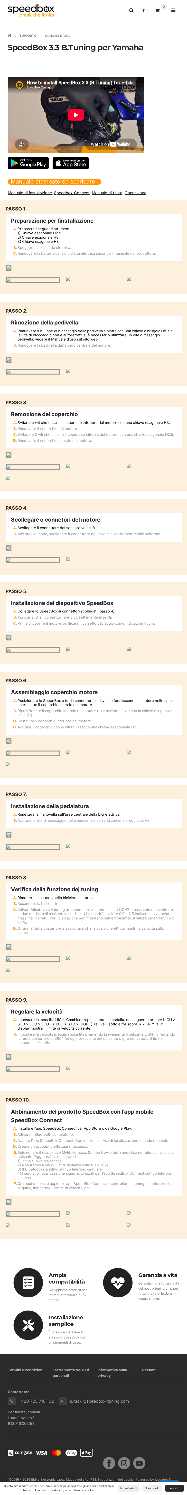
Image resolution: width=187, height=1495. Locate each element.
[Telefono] (12, 1401)
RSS (93, 1479)
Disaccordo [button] (152, 1488)
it (146, 11)
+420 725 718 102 (36, 1401)
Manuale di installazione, (30, 192)
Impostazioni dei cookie (116, 1479)
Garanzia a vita (158, 1275)
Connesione (135, 192)
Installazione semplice (66, 1320)
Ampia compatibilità (67, 1278)
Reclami (149, 1370)
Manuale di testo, (107, 192)
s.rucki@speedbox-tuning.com (99, 1401)
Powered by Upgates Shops (157, 1479)
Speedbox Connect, (72, 192)
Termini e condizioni (25, 1370)
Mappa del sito (77, 1479)
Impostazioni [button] (128, 1488)
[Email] (63, 1401)
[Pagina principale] (31, 10)
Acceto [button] (174, 1488)
